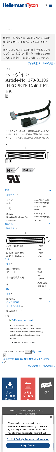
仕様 (26, 359)
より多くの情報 (41, 359)
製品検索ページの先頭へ (41, 63)
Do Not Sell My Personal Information (28, 439)
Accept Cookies (28, 445)
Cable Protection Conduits (23, 342)
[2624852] (27, 114)
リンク (40, 311)
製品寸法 (19, 359)
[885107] (27, 153)
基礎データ (8, 359)
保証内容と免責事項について (31, 410)
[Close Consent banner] (51, 417)
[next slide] (10, 161)
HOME (13, 410)
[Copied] (6, 96)
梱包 (31, 359)
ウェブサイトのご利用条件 (26, 414)
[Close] (4, 355)
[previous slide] (6, 161)
